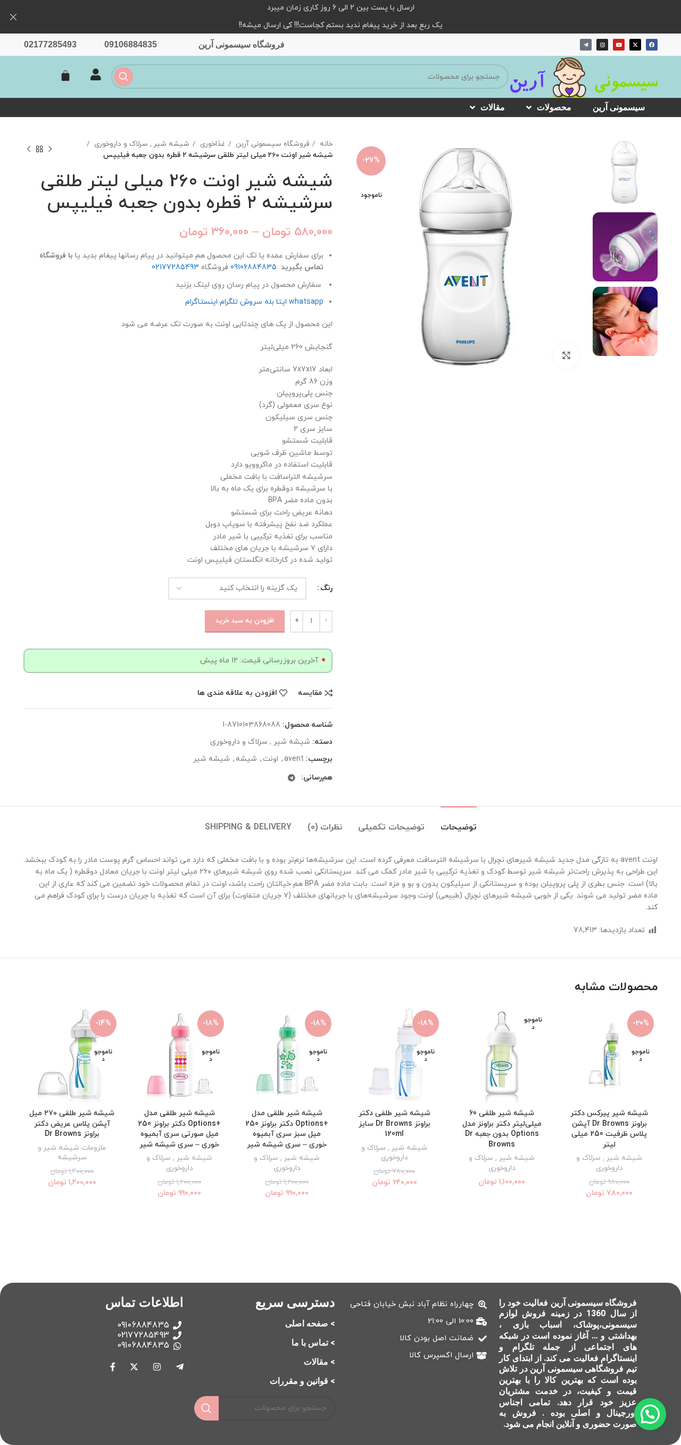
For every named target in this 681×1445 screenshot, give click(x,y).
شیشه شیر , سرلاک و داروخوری (140, 144)
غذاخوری (211, 144)
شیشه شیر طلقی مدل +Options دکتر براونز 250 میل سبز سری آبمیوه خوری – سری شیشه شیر (286, 1129)
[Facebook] (652, 45)
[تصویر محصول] (609, 1055)
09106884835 (130, 44)
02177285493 (50, 44)
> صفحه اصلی (310, 1323)
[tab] (459, 822)
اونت (270, 759)
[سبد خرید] (65, 75)
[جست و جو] (123, 76)
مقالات (492, 107)
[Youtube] (619, 45)
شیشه (246, 759)
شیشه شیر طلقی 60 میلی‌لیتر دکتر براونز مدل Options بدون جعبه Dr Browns (502, 1129)
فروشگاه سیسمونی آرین (241, 44)
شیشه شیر (211, 759)
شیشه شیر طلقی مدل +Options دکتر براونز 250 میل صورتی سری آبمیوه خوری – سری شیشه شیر (179, 1129)
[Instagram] (602, 45)
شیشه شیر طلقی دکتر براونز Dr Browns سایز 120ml (394, 1123)
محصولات (554, 107)
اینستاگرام (201, 302)
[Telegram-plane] (586, 45)
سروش (251, 302)
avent (294, 759)
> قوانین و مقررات (302, 1381)
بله (269, 302)
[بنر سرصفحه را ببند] (13, 17)
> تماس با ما (313, 1343)
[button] (650, 1414)
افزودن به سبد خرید (244, 621)
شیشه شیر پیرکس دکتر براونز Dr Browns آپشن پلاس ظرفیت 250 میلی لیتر (609, 1129)
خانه (325, 144)
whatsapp (306, 302)
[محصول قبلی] (50, 149)
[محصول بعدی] (28, 149)
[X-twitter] (635, 45)
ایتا (281, 302)
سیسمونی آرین (619, 107)
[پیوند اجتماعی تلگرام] (291, 778)
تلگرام (229, 302)
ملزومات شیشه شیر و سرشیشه (72, 1153)
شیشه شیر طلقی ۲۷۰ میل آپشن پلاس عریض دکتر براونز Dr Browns (71, 1123)
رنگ (326, 588)
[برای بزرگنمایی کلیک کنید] (566, 356)
